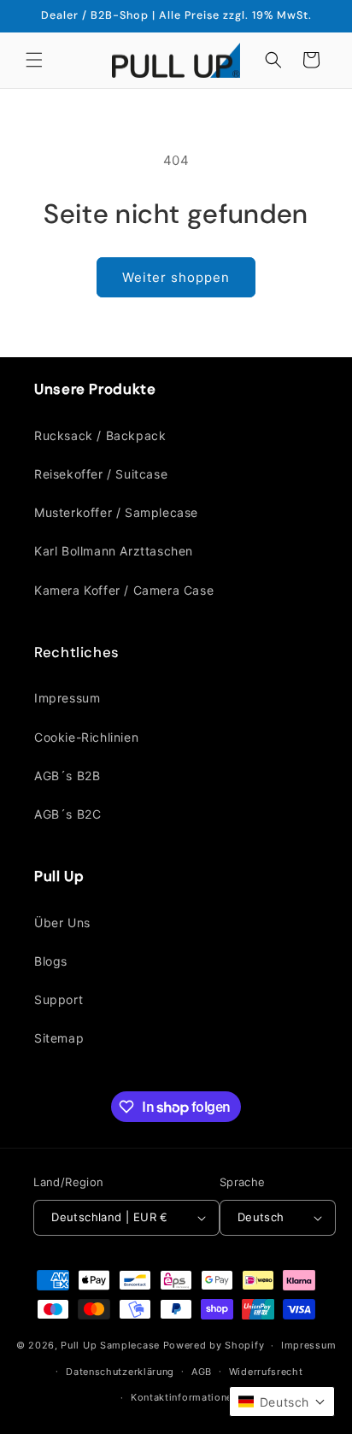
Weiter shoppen (176, 277)
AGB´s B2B (67, 775)
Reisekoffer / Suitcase (100, 474)
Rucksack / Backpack (100, 435)
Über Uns (62, 922)
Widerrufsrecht (266, 1372)
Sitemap (59, 1038)
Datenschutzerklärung (120, 1372)
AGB (201, 1372)
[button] (34, 60)
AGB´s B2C (67, 814)
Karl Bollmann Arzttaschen (113, 551)
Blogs (50, 961)
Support (58, 999)
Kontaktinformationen (184, 1397)
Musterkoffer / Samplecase (116, 512)
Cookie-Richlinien (86, 737)
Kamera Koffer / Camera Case (124, 590)
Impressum (67, 698)
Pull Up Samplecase (110, 1345)
